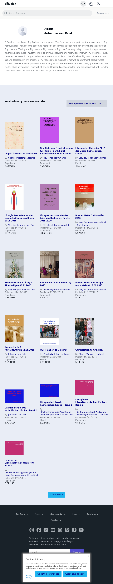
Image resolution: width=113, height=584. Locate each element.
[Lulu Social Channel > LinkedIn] (46, 530)
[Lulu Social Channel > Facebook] (38, 530)
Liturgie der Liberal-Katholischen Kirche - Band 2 (21, 409)
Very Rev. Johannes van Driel (92, 157)
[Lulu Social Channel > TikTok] (74, 530)
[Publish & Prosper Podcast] (67, 530)
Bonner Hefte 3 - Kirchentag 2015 (55, 284)
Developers (92, 514)
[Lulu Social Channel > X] (81, 530)
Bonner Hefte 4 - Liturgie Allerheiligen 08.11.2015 (18, 284)
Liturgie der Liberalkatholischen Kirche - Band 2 (91, 402)
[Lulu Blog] (60, 530)
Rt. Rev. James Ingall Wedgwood (56, 412)
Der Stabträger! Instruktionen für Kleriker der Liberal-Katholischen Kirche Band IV (56, 151)
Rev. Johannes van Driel (55, 157)
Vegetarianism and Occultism (21, 153)
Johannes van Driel (17, 354)
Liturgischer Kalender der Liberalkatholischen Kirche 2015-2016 (19, 218)
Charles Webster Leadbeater (21, 157)
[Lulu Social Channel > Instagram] (31, 530)
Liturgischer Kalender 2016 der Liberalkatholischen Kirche (90, 151)
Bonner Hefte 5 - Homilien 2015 (89, 216)
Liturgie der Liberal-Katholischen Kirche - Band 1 (56, 403)
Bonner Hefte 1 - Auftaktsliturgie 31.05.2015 (19, 348)
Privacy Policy (29, 576)
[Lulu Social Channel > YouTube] (53, 530)
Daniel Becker (83, 225)
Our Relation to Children (53, 349)
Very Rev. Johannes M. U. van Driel (57, 414)
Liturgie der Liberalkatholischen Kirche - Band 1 (20, 463)
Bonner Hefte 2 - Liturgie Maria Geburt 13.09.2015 (89, 284)
